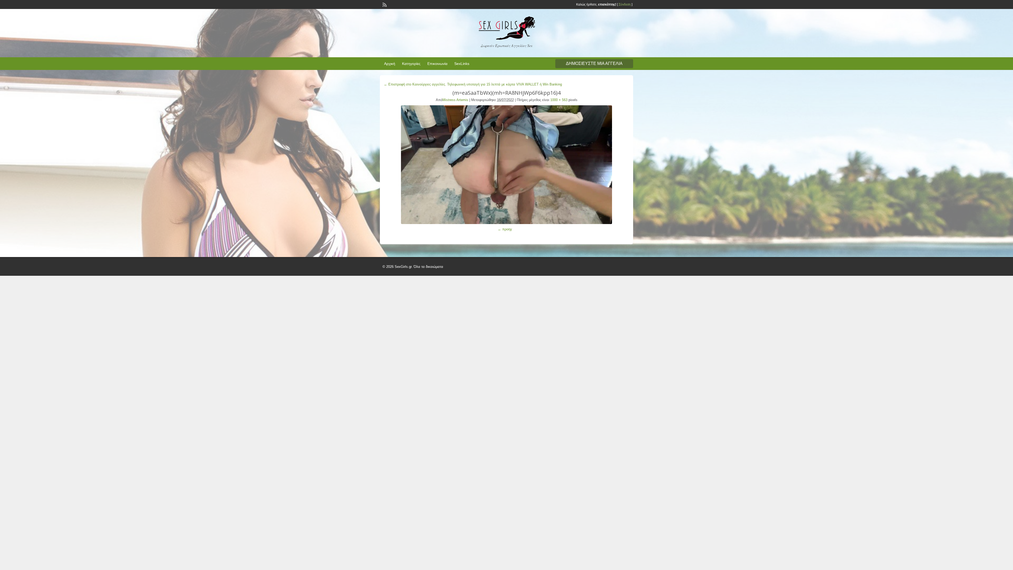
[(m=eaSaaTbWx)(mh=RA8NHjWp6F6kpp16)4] (506, 164)
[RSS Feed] (384, 4)
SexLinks (461, 63)
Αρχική (389, 63)
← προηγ (505, 229)
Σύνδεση (625, 4)
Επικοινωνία (437, 63)
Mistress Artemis (455, 100)
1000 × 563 (558, 100)
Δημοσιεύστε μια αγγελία (594, 63)
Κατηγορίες (411, 63)
